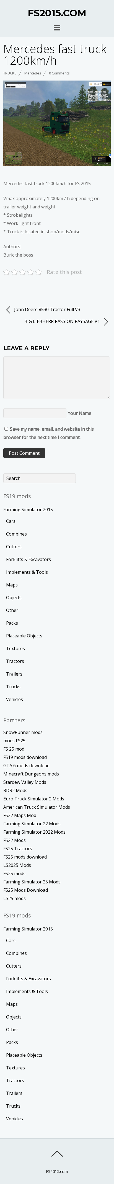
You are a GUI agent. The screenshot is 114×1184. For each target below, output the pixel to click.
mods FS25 (14, 741)
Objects (14, 597)
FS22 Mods (14, 840)
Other (12, 610)
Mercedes (32, 73)
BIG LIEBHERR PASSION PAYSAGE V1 (62, 321)
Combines (16, 534)
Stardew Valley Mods (24, 782)
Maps (12, 585)
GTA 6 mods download (26, 765)
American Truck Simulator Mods (36, 807)
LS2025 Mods (17, 865)
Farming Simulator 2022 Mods (34, 832)
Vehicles (14, 699)
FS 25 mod (13, 749)
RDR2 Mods (15, 790)
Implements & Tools (27, 572)
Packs (12, 623)
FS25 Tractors (17, 849)
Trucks (10, 73)
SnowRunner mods (23, 732)
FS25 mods (14, 873)
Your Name (79, 413)
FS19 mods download (25, 757)
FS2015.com (57, 1171)
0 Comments (59, 73)
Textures (15, 648)
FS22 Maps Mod (19, 815)
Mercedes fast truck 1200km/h (55, 54)
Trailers (14, 674)
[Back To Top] (57, 1153)
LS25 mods (14, 898)
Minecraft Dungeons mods (31, 774)
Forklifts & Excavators (28, 559)
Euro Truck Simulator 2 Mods (33, 799)
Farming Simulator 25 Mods (32, 882)
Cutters (14, 547)
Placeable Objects (24, 636)
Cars (10, 521)
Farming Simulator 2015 (28, 509)
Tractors (15, 661)
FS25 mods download (25, 857)
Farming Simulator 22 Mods (32, 824)
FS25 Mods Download (25, 890)
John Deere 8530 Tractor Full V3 (46, 309)
